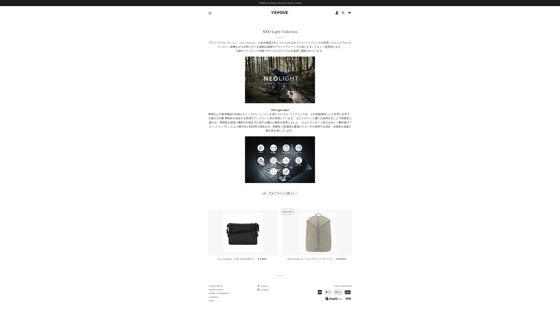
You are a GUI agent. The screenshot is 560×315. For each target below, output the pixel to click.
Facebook (264, 286)
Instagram (264, 290)
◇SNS (210, 301)
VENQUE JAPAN (346, 286)
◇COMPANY (213, 297)
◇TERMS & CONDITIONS (218, 293)
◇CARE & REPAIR (215, 286)
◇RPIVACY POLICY (215, 290)
